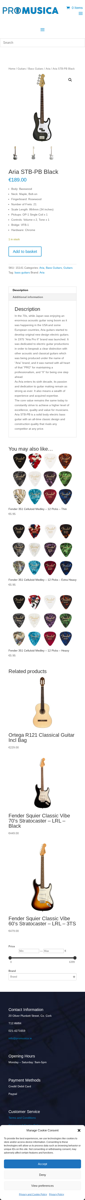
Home (11, 68)
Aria (48, 68)
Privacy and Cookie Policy (33, 1194)
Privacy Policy (56, 1194)
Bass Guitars (35, 68)
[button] (79, 1130)
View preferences (42, 1185)
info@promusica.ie (20, 1038)
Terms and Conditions (22, 1117)
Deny (42, 1174)
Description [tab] (20, 290)
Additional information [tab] (28, 297)
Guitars (22, 68)
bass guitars (22, 272)
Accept (42, 1164)
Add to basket (25, 251)
